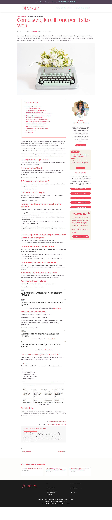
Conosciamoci (80, 145)
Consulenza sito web (81, 207)
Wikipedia (51, 421)
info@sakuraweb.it (75, 487)
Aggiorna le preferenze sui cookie (63, 503)
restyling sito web (80, 193)
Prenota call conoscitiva (80, 236)
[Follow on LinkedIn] (74, 492)
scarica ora (80, 168)
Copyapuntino (55, 501)
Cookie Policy (52, 503)
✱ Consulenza (49, 494)
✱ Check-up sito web (50, 492)
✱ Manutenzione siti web (51, 490)
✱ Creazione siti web (50, 487)
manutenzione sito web (80, 198)
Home (57, 8)
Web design (23, 16)
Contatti (87, 8)
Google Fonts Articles (60, 421)
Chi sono (63, 8)
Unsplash (64, 424)
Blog (82, 8)
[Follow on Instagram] (71, 492)
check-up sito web (80, 202)
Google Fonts (57, 308)
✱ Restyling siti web (50, 489)
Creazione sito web (80, 188)
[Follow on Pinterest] (77, 492)
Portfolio (77, 8)
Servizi (69, 8)
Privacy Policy (45, 503)
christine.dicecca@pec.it (76, 489)
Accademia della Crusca (30, 431)
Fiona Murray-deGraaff (54, 424)
